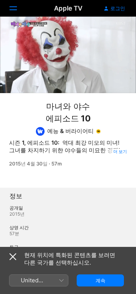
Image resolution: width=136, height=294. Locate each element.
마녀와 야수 (68, 106)
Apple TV (68, 8)
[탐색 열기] (17, 8)
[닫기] (12, 256)
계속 (100, 280)
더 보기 (120, 151)
